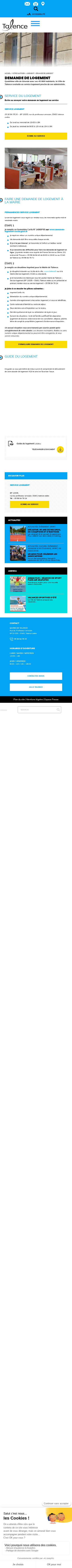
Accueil (7, 73)
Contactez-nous (36, 676)
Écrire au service (36, 136)
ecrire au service (29, 504)
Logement (30, 73)
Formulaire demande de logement (35, 344)
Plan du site (19, 699)
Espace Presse (51, 699)
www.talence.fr (50, 271)
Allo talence (36, 687)
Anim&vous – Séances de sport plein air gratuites (45, 579)
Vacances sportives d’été (42, 598)
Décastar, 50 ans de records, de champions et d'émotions (44, 531)
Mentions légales (34, 699)
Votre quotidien (18, 73)
